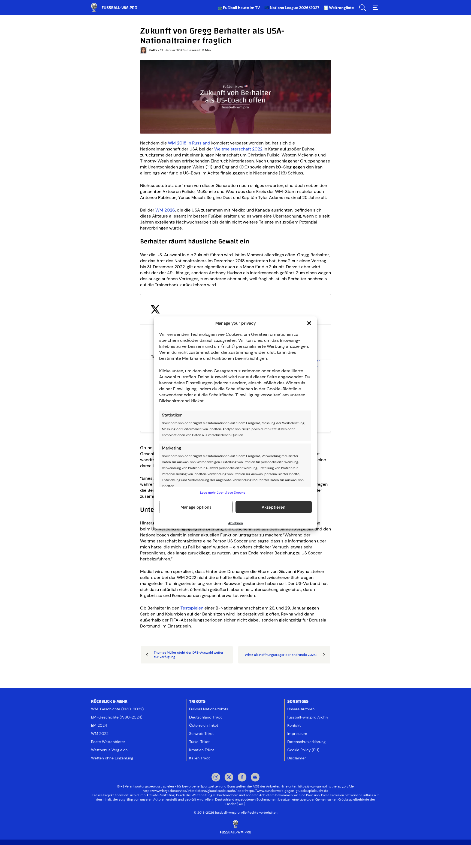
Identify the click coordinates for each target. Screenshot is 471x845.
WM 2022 (99, 733)
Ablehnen (235, 523)
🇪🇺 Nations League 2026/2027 (291, 7)
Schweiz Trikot (201, 733)
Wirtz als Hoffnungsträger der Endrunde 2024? (281, 655)
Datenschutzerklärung (306, 741)
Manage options (196, 507)
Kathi (153, 50)
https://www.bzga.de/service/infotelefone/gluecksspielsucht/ (190, 791)
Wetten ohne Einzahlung (112, 758)
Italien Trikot (199, 758)
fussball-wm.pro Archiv (307, 717)
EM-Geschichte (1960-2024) (116, 717)
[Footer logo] (235, 827)
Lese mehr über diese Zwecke (222, 492)
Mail (255, 777)
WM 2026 (165, 210)
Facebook (242, 777)
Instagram (216, 777)
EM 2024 (99, 725)
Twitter (229, 777)
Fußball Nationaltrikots (208, 709)
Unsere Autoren (301, 709)
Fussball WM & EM (118, 7)
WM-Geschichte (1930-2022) (117, 709)
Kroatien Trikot (201, 749)
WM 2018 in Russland (189, 143)
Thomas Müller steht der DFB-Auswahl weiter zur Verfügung (189, 654)
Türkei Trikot (199, 741)
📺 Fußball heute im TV (239, 7)
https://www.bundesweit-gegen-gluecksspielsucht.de (286, 791)
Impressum (297, 733)
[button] (309, 323)
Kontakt (294, 725)
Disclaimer (296, 758)
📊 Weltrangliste (339, 7)
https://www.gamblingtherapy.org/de (326, 786)
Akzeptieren (273, 507)
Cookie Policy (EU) (303, 749)
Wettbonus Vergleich (109, 749)
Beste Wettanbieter (108, 741)
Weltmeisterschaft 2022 (238, 149)
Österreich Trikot (203, 725)
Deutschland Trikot (205, 717)
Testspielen (191, 608)
